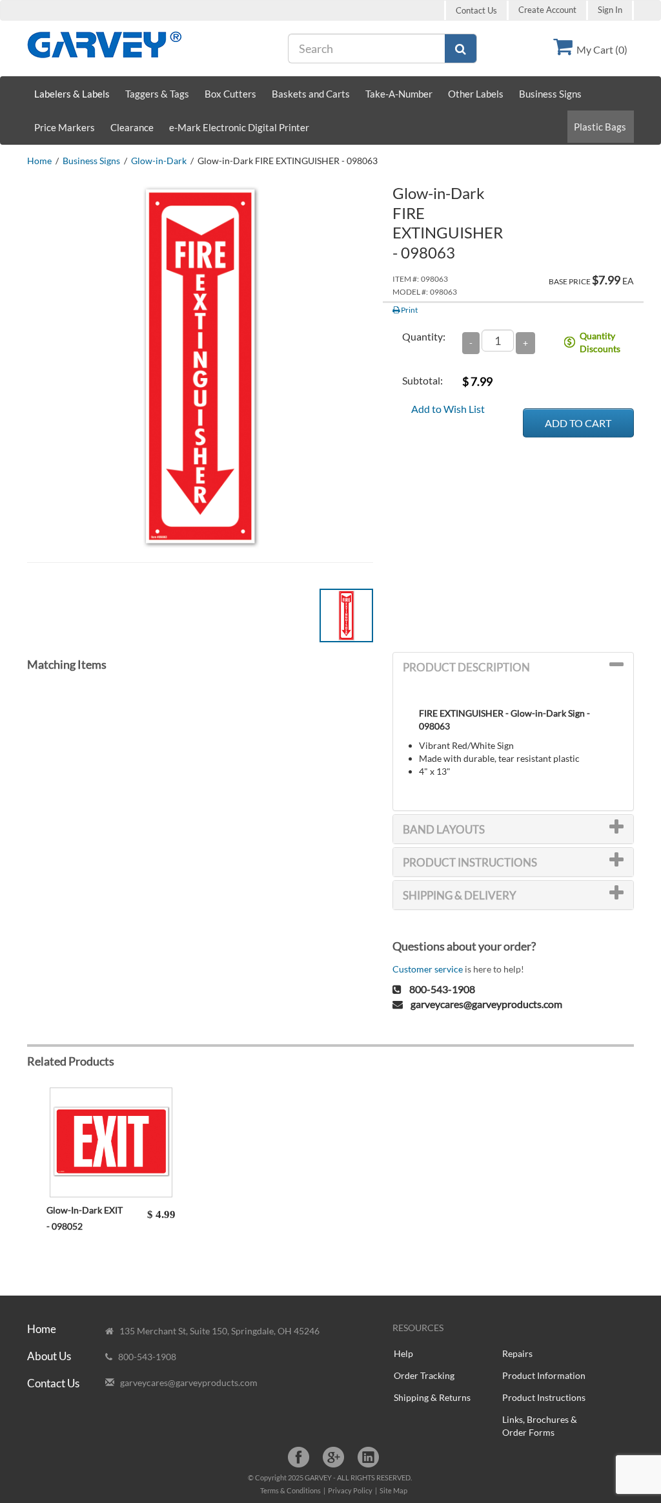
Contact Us (476, 10)
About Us (49, 1356)
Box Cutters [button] (230, 94)
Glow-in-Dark (159, 160)
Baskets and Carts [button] (311, 94)
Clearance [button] (132, 127)
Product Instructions (543, 1397)
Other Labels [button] (475, 94)
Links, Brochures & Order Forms (539, 1426)
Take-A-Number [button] (398, 94)
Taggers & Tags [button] (157, 94)
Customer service (427, 968)
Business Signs (91, 160)
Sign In (610, 10)
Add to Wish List (448, 409)
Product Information (543, 1375)
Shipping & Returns (432, 1397)
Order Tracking (424, 1375)
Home (39, 160)
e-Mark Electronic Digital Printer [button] (239, 127)
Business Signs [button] (550, 94)
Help (403, 1353)
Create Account (547, 10)
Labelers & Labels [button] (72, 94)
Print (409, 310)
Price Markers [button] (64, 127)
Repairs (517, 1353)
